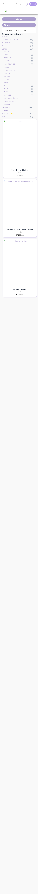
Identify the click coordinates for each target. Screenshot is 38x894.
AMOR (6, 55)
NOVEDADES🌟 (7, 113)
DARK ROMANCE (9, 64)
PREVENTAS (6, 110)
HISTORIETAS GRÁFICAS (10, 40)
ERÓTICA (7, 73)
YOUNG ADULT (9, 104)
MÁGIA (6, 92)
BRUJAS (6, 61)
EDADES (5, 36)
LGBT (5, 86)
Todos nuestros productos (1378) (15, 30)
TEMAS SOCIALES (10, 101)
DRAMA (6, 67)
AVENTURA (7, 58)
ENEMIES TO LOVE (10, 70)
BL (3, 46)
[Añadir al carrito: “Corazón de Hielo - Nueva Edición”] (32, 195)
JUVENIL (6, 82)
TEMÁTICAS (6, 43)
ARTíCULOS (6, 107)
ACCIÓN (6, 51)
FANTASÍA (7, 76)
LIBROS (4, 49)
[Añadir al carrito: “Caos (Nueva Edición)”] (32, 136)
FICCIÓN (6, 79)
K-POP (4, 117)
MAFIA (6, 89)
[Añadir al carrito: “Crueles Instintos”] (32, 255)
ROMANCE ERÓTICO (11, 98)
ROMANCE (7, 95)
